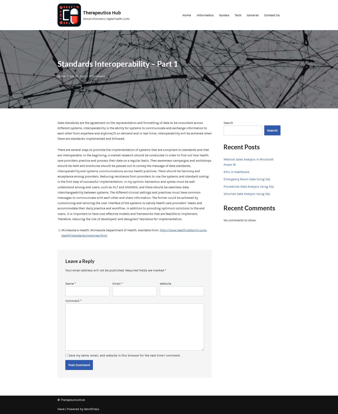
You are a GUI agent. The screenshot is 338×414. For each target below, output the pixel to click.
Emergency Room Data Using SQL (247, 179)
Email (117, 283)
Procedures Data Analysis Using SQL (249, 186)
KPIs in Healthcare (236, 172)
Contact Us (272, 15)
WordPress (91, 409)
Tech (238, 15)
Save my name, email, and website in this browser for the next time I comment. (124, 355)
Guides (224, 15)
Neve (61, 409)
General (253, 15)
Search (228, 123)
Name (70, 283)
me (63, 76)
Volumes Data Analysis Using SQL (247, 194)
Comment (73, 301)
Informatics (205, 15)
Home (186, 15)
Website (165, 283)
